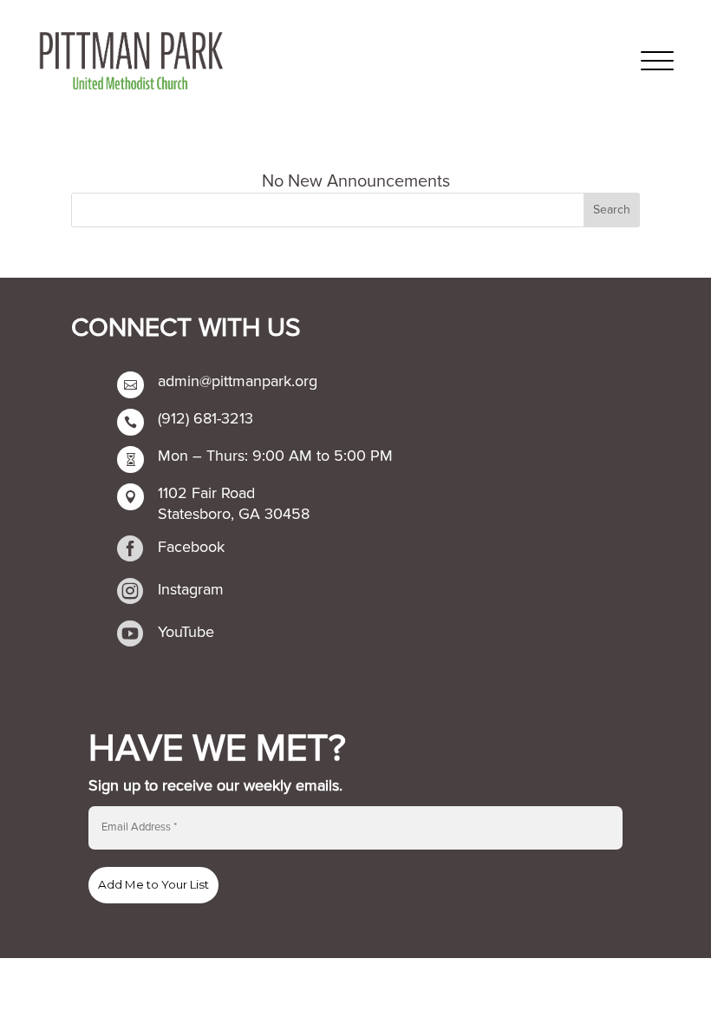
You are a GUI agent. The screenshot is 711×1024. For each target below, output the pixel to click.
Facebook (191, 546)
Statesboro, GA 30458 (234, 513)
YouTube (186, 631)
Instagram (191, 589)
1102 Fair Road (206, 492)
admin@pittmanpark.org (237, 381)
